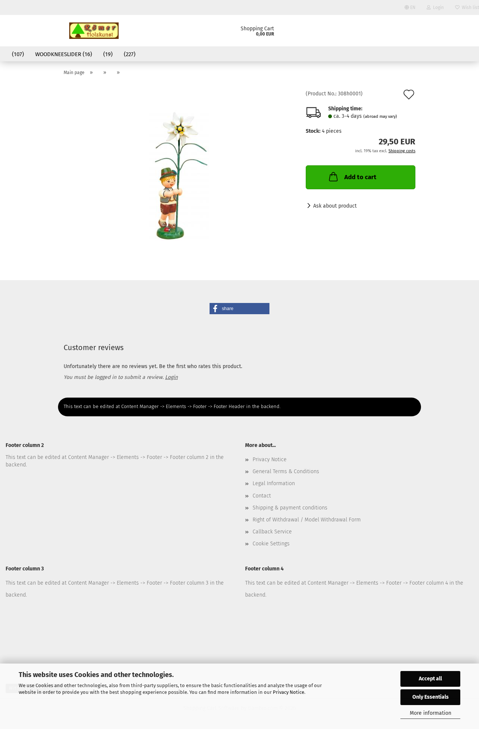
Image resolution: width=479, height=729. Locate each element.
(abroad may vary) (380, 116)
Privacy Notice (288, 692)
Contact (262, 496)
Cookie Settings (271, 543)
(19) (108, 54)
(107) (18, 54)
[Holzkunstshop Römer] (94, 30)
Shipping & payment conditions (290, 508)
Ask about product (335, 206)
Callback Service (272, 532)
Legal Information (274, 483)
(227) (129, 54)
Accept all (430, 679)
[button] (239, 308)
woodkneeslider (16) (63, 54)
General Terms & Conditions (286, 471)
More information (430, 713)
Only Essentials (430, 697)
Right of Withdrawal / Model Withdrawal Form (307, 520)
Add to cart (360, 177)
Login (437, 7)
